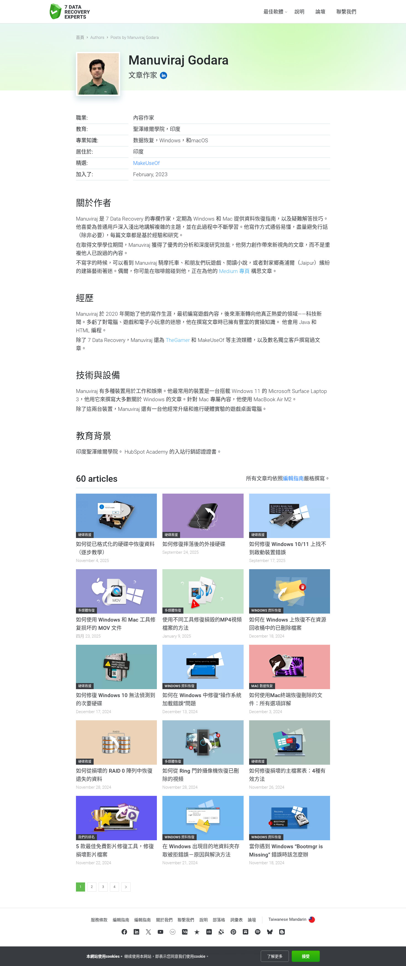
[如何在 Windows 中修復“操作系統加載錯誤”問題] (202, 667)
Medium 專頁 (234, 271)
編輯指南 (293, 478)
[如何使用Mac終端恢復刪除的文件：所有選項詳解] (289, 667)
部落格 (219, 919)
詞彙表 (236, 919)
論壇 (320, 12)
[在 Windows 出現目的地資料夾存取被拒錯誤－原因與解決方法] (202, 818)
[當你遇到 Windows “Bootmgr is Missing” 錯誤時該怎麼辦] (289, 818)
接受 (306, 956)
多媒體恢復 (86, 610)
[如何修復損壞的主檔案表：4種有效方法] (289, 742)
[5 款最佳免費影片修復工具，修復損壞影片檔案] (116, 818)
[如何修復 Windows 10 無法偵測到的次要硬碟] (116, 667)
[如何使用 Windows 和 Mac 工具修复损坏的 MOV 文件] (116, 591)
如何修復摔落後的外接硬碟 (193, 544)
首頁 (80, 37)
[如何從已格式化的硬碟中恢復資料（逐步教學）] (116, 516)
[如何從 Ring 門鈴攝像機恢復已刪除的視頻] (202, 742)
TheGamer (178, 340)
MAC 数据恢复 (262, 686)
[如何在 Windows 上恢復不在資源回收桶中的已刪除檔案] (289, 591)
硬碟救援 (84, 535)
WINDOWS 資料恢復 (266, 610)
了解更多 (275, 956)
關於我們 (164, 919)
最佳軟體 (273, 12)
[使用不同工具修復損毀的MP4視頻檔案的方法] (202, 591)
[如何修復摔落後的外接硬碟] (202, 516)
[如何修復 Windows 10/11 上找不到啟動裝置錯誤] (289, 516)
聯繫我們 (346, 12)
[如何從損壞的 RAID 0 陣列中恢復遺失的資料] (116, 742)
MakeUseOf (146, 163)
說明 (299, 12)
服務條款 (99, 919)
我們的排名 (86, 837)
